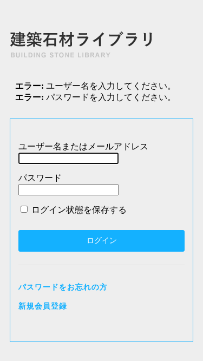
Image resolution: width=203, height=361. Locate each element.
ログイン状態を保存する (78, 209)
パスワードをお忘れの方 (63, 287)
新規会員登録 (42, 306)
